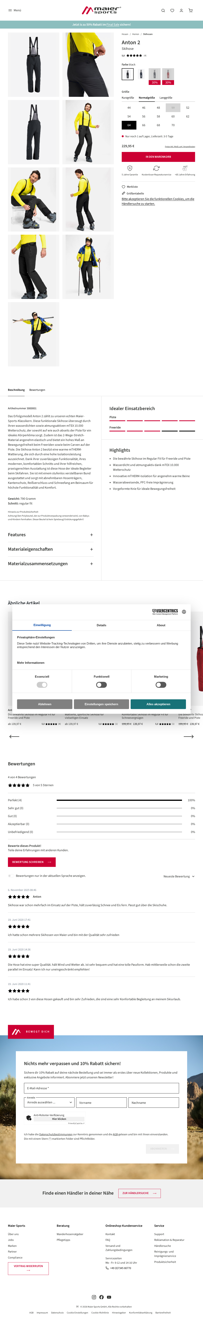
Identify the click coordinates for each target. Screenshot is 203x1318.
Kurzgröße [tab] (128, 98)
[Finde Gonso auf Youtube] (109, 1297)
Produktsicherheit (165, 1262)
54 (129, 116)
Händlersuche (162, 1246)
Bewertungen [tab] (21, 763)
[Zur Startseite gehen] (101, 10)
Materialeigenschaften (30, 549)
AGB (115, 1134)
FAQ (107, 1240)
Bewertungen (37, 390)
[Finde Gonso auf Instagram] (94, 1297)
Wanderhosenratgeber (70, 1234)
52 (187, 108)
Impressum (42, 1312)
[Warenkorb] (190, 10)
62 (187, 116)
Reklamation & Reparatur (169, 1240)
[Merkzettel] (172, 10)
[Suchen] (163, 10)
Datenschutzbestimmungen (56, 1134)
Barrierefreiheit (163, 1312)
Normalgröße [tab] (147, 98)
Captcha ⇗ (76, 1123)
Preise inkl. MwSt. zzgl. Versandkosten (180, 146)
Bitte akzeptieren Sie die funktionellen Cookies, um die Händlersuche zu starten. (158, 201)
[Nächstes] (188, 737)
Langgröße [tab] (166, 98)
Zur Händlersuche (136, 1193)
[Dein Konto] (181, 10)
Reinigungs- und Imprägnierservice (165, 1254)
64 (129, 125)
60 (173, 116)
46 (143, 108)
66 (143, 125)
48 (158, 108)
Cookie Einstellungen (77, 1312)
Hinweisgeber (119, 1312)
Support (159, 1234)
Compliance (15, 1258)
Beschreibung (16, 390)
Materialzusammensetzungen (38, 563)
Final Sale (112, 24)
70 (173, 125)
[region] (61, 199)
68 (158, 125)
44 (129, 108)
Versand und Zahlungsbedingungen (118, 1248)
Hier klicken (59, 1119)
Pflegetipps (63, 1240)
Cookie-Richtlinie (100, 1312)
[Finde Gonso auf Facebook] (101, 1297)
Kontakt (110, 1234)
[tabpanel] (158, 116)
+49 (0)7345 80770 (120, 1268)
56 (143, 116)
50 (175, 108)
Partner (12, 1252)
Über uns (13, 1234)
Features (17, 534)
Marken (12, 1246)
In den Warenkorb (158, 157)
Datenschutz (57, 1312)
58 (158, 116)
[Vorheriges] (14, 737)
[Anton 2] (33, 65)
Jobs (11, 1240)
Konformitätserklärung (140, 1312)
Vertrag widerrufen (28, 1266)
